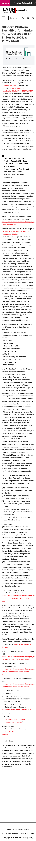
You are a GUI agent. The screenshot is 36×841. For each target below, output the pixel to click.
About (9, 829)
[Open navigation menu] (3, 18)
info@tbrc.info (7, 734)
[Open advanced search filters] (28, 18)
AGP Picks (5, 3)
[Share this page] (33, 18)
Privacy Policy (28, 838)
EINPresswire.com (9, 86)
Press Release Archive (21, 829)
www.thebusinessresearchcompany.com (16, 710)
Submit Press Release (10, 833)
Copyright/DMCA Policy (12, 838)
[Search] (23, 18)
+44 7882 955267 (8, 731)
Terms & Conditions (27, 833)
